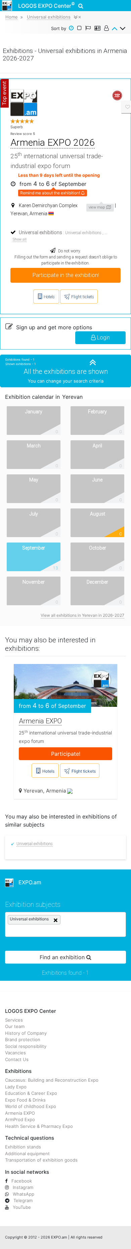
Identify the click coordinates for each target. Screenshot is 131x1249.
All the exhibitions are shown (66, 371)
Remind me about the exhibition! (50, 192)
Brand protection (22, 1039)
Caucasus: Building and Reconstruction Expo (51, 1080)
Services (14, 1020)
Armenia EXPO (40, 721)
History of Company (26, 1033)
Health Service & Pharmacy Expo (39, 1126)
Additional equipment (27, 1153)
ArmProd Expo (20, 1119)
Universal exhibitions (83, 232)
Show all (20, 240)
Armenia (56, 790)
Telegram (22, 1200)
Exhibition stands (23, 1146)
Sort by (58, 28)
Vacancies (15, 1052)
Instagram (22, 1187)
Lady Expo (16, 1086)
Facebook (21, 1181)
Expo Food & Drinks (25, 1100)
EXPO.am (27, 882)
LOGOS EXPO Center (46, 5)
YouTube (21, 1207)
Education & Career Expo (31, 1093)
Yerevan (33, 790)
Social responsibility (25, 1046)
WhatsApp (22, 1194)
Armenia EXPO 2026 (52, 142)
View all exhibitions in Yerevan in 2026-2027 (82, 615)
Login (103, 337)
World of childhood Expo (30, 1106)
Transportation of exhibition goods (41, 1160)
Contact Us (17, 1059)
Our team (15, 1026)
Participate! (65, 753)
